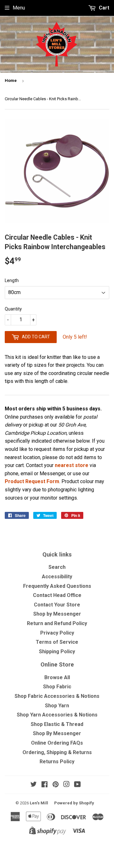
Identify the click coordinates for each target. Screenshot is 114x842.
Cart (103, 8)
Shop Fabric (57, 687)
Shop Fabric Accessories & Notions (57, 696)
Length (12, 280)
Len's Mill (39, 803)
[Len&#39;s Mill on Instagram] (66, 785)
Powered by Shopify (74, 803)
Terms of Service (57, 642)
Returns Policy (57, 762)
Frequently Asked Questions (57, 586)
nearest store (71, 465)
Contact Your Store (57, 605)
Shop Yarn (57, 706)
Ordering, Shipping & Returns (57, 752)
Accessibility (57, 577)
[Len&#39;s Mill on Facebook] (44, 785)
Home (11, 80)
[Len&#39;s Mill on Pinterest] (55, 785)
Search (57, 567)
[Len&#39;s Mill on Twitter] (33, 785)
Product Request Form (32, 481)
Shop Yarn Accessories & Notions (57, 715)
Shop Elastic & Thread (57, 724)
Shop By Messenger (57, 733)
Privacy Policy (57, 633)
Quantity (13, 308)
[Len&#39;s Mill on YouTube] (77, 785)
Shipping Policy (57, 651)
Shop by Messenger (57, 614)
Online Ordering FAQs (57, 743)
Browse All (57, 677)
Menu (19, 8)
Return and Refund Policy (57, 623)
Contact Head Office (57, 595)
